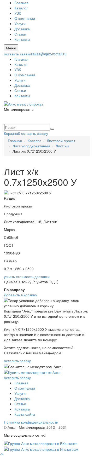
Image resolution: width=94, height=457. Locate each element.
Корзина (12, 133)
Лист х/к (62, 145)
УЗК (17, 13)
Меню (11, 47)
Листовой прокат (61, 140)
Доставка (22, 28)
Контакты (22, 39)
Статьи (20, 34)
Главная (21, 2)
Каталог (21, 7)
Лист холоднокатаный (31, 145)
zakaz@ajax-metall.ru (49, 53)
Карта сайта (24, 414)
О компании (24, 18)
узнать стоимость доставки (27, 276)
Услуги (20, 23)
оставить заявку (17, 53)
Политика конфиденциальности (31, 422)
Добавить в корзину (20, 294)
